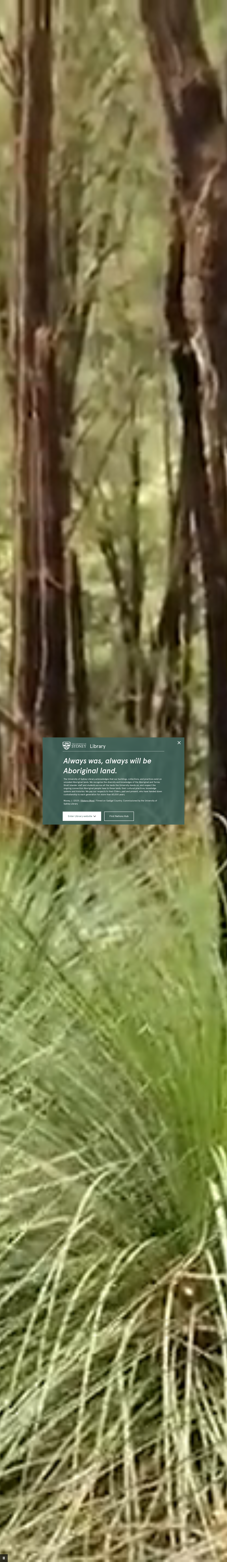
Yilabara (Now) (87, 800)
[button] (179, 743)
